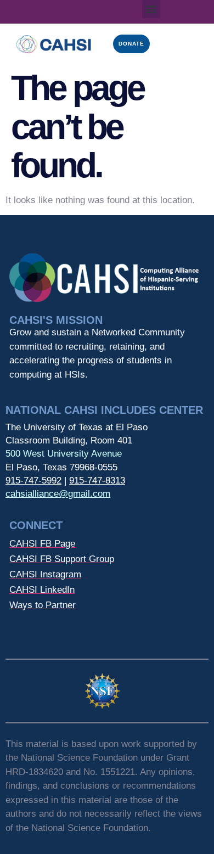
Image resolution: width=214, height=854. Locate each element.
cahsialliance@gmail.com (57, 493)
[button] (151, 9)
